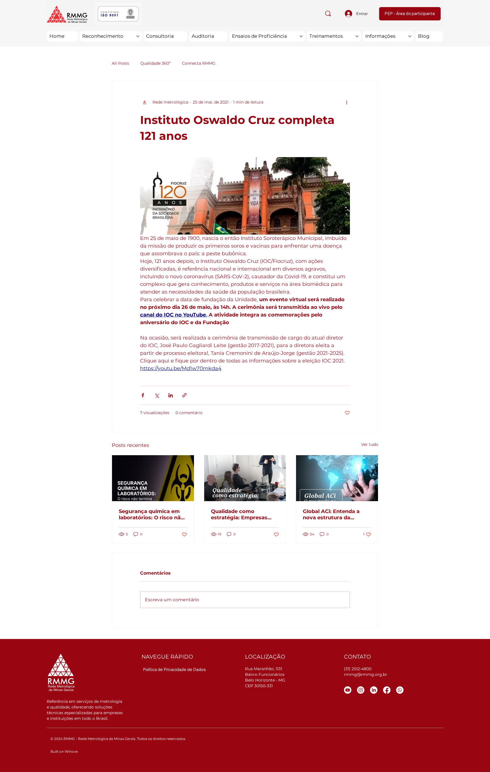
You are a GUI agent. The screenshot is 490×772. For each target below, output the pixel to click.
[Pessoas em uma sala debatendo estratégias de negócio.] (245, 478)
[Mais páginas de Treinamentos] (357, 36)
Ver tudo (369, 444)
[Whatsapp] (400, 690)
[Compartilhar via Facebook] (142, 395)
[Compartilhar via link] (184, 395)
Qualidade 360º (155, 63)
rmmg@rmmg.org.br (365, 674)
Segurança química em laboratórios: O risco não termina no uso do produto (151, 514)
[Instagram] (360, 690)
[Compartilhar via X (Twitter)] (156, 395)
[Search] (328, 14)
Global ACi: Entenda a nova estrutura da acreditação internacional (337, 514)
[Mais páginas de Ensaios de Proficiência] (301, 36)
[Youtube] (347, 690)
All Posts (120, 63)
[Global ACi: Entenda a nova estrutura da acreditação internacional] (337, 478)
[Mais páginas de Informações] (409, 36)
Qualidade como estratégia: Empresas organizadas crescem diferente (239, 514)
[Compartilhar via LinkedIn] (170, 395)
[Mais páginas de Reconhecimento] (137, 36)
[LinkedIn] (373, 690)
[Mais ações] (346, 102)
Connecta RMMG (199, 63)
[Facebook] (386, 690)
